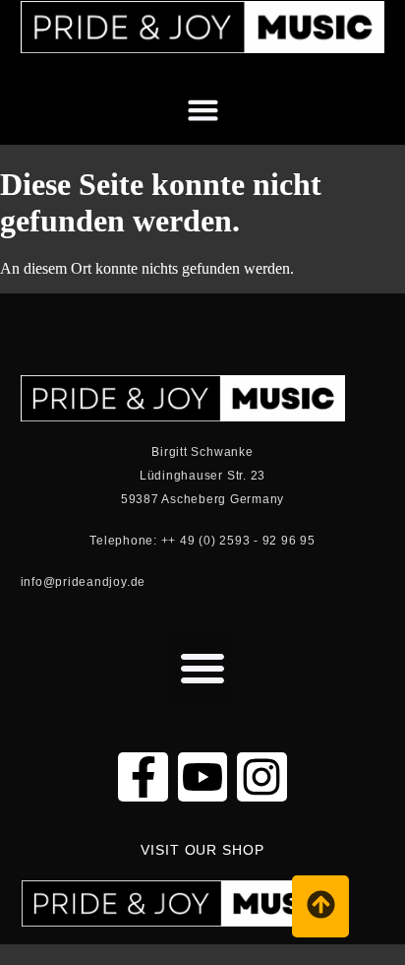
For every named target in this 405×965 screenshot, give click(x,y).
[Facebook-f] (142, 777)
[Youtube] (202, 777)
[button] (368, 69)
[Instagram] (261, 777)
